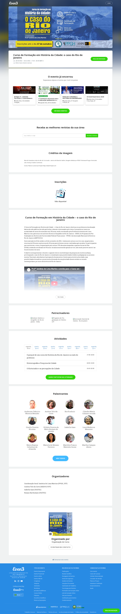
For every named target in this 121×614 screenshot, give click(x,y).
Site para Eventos (67, 595)
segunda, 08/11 (77, 347)
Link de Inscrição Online (68, 593)
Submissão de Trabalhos (69, 586)
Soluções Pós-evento (68, 583)
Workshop (37, 588)
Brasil (18, 595)
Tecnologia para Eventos (69, 588)
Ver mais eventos (60, 111)
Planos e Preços (94, 581)
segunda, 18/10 (28, 347)
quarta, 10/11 (86, 347)
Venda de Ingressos (67, 578)
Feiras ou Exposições (40, 600)
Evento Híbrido (38, 578)
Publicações (65, 571)
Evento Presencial (39, 574)
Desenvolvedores (95, 586)
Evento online (38, 576)
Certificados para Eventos (69, 598)
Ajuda (91, 588)
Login (109, 3)
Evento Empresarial (39, 571)
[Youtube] (22, 582)
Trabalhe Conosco (30, 612)
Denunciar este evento (61, 560)
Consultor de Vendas (96, 578)
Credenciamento (67, 600)
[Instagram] (18, 582)
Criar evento (93, 571)
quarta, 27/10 (53, 347)
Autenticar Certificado (96, 583)
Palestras (36, 595)
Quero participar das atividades (60, 377)
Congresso (37, 581)
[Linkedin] (15, 582)
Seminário (37, 586)
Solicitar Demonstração (96, 576)
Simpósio (36, 583)
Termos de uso (52, 612)
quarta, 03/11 (69, 347)
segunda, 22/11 (94, 347)
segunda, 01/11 (61, 347)
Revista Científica (66, 574)
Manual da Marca (42, 612)
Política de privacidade (82, 612)
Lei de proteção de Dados (66, 612)
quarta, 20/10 (37, 347)
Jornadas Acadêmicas (40, 590)
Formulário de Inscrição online (70, 590)
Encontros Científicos (40, 598)
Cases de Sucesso (95, 574)
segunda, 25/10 (45, 347)
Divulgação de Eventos (68, 576)
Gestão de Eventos (67, 581)
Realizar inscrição (99, 59)
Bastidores (93, 612)
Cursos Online (38, 593)
